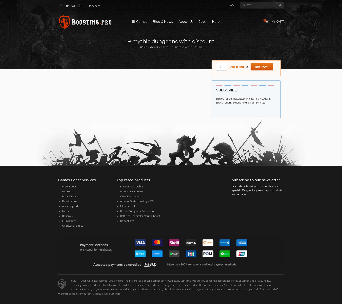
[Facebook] (61, 6)
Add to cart (237, 66)
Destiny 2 (67, 216)
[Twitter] (67, 6)
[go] (280, 5)
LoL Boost (68, 191)
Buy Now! (261, 66)
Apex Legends (70, 206)
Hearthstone (69, 201)
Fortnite (66, 211)
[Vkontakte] (73, 6)
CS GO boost (69, 221)
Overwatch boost (72, 225)
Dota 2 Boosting (71, 196)
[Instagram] (79, 6)
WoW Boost (69, 186)
